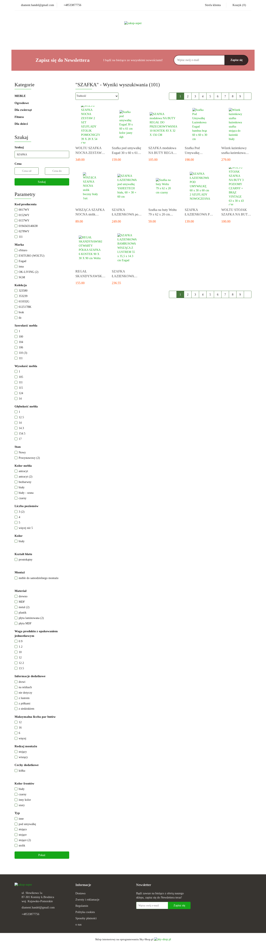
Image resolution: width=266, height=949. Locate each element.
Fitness (20, 117)
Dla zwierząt (24, 109)
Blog (164, 40)
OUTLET (148, 40)
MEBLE (21, 96)
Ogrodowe (22, 103)
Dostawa (80, 893)
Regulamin (81, 905)
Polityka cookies (85, 912)
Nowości (109, 40)
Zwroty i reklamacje (87, 899)
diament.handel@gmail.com (38, 907)
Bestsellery (128, 40)
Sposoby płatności (86, 918)
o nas (78, 924)
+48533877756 (30, 914)
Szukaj (42, 181)
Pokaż (41, 855)
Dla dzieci (21, 123)
